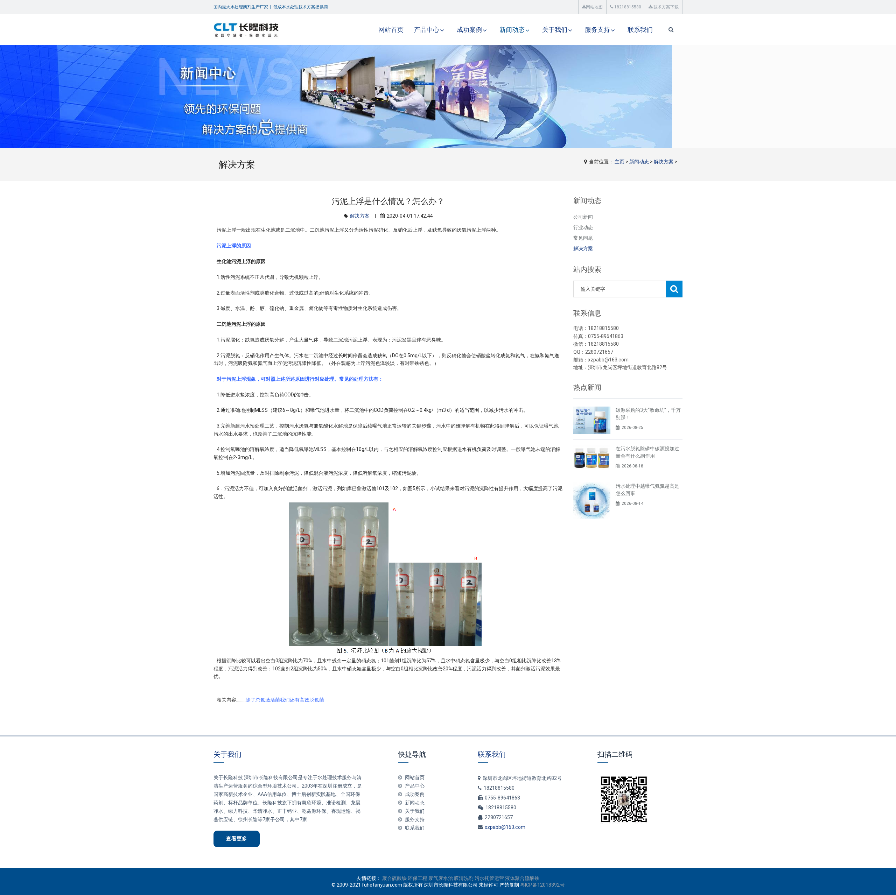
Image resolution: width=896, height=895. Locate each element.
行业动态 (583, 227)
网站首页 (391, 29)
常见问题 (583, 238)
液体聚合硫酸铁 (522, 878)
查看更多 (236, 839)
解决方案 (663, 161)
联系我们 (640, 29)
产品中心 (426, 29)
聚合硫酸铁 (394, 878)
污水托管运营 (489, 878)
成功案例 (469, 29)
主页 (619, 161)
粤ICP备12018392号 (542, 885)
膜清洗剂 (464, 878)
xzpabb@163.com (505, 827)
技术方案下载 (665, 7)
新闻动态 (512, 29)
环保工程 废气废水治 (430, 878)
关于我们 (554, 29)
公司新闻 (583, 217)
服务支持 (597, 29)
